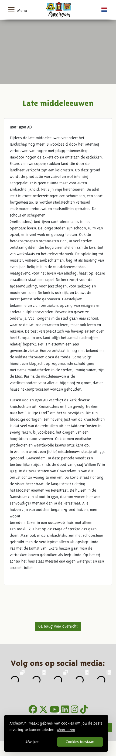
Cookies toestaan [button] (80, 742)
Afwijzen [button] (32, 742)
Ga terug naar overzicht (58, 626)
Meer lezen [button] (66, 730)
